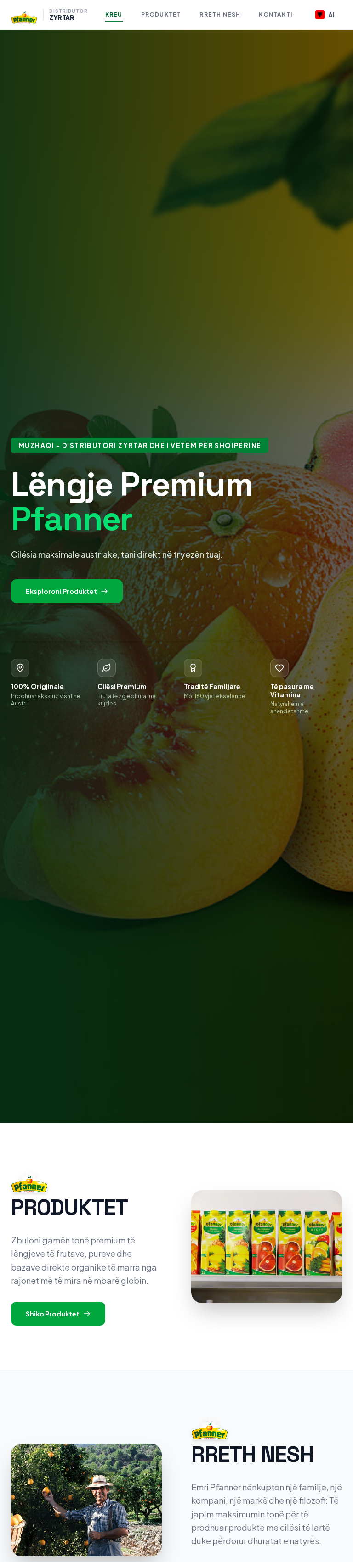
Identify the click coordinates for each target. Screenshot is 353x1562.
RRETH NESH (219, 14)
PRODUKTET (161, 14)
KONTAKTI (275, 14)
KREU (114, 14)
